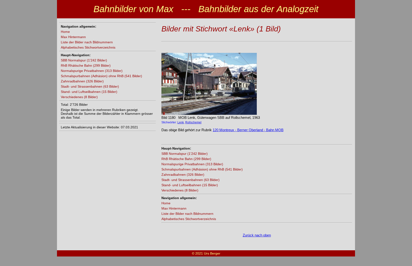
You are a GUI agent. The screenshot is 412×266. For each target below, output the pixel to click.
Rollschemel (193, 122)
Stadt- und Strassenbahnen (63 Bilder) (90, 86)
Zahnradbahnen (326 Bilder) (82, 81)
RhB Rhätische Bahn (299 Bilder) (86, 65)
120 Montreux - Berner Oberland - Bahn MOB (248, 130)
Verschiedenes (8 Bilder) (79, 97)
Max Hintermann (73, 37)
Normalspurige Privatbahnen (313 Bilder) (92, 71)
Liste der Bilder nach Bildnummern (87, 42)
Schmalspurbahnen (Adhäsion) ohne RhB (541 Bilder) (101, 76)
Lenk (180, 122)
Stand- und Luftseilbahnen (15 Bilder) (89, 92)
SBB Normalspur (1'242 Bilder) (84, 60)
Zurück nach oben (257, 235)
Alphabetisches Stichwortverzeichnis (88, 47)
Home (65, 32)
